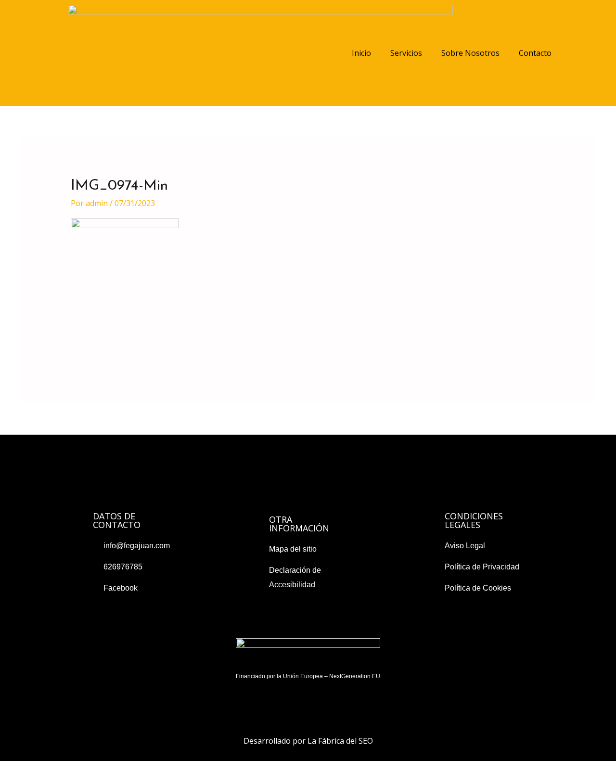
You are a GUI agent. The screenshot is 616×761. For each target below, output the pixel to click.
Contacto (535, 53)
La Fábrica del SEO (340, 740)
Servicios (406, 53)
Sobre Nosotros (470, 53)
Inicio (361, 53)
